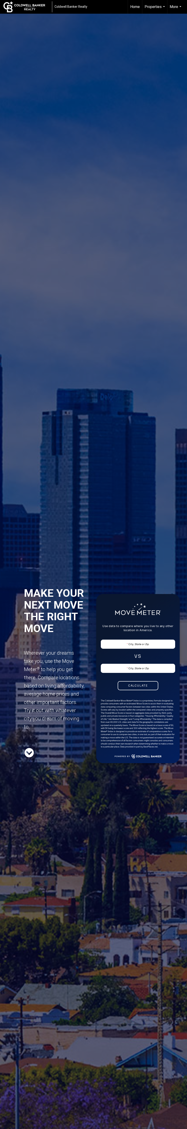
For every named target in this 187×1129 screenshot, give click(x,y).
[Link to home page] (26, 7)
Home (135, 7)
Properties (155, 9)
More (176, 9)
